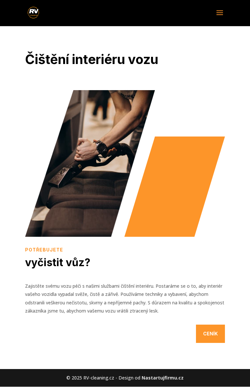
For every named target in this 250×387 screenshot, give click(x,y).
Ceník (210, 333)
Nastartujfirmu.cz (163, 378)
